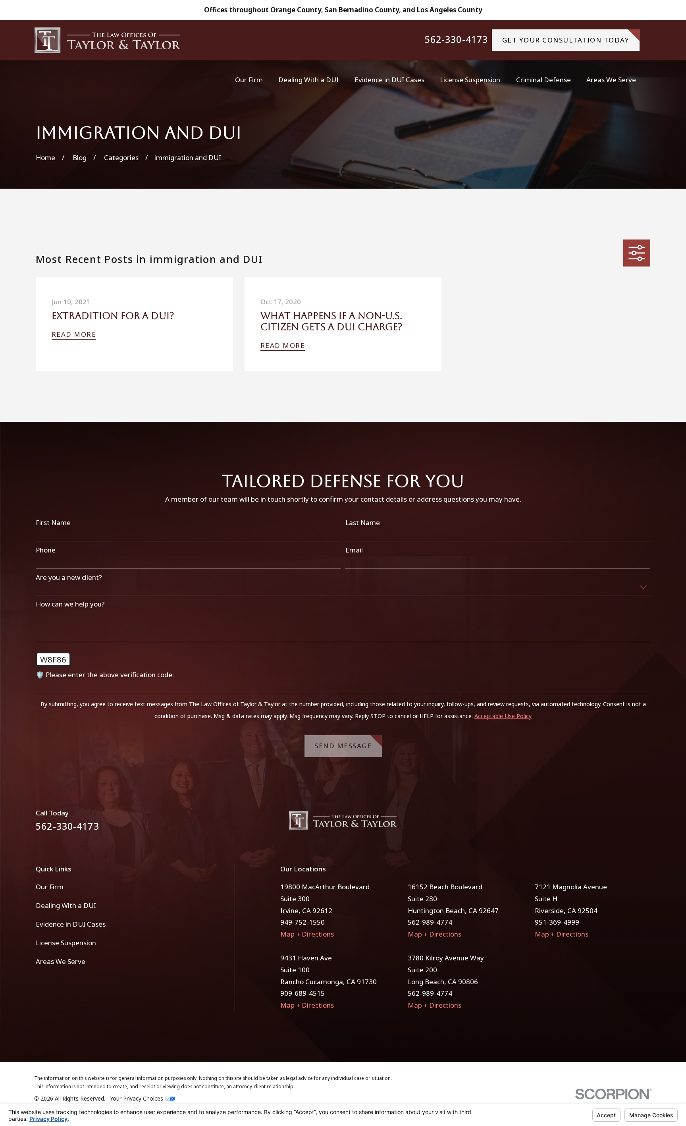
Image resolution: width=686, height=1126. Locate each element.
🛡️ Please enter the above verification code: (105, 675)
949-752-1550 (302, 922)
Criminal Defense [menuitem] (543, 79)
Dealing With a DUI (66, 905)
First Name (53, 523)
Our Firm (50, 886)
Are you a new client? (69, 577)
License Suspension (66, 942)
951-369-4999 (557, 922)
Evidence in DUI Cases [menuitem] (389, 79)
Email (354, 550)
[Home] (107, 40)
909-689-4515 (302, 993)
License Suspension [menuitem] (470, 79)
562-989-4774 (430, 922)
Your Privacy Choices (137, 1098)
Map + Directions (307, 934)
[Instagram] (645, 824)
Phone (46, 550)
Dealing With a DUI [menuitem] (308, 79)
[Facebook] (624, 824)
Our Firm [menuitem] (249, 79)
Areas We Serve (60, 961)
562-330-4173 (456, 39)
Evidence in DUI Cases (71, 924)
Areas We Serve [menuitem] (611, 79)
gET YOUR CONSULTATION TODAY (566, 39)
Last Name (362, 523)
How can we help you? (70, 604)
